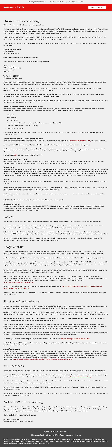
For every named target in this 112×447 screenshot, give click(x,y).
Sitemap (46, 431)
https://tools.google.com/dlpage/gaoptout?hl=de (19, 282)
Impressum (54, 431)
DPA (15, 155)
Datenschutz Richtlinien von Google (81, 377)
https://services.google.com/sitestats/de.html (75, 339)
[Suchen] (107, 7)
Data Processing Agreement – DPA (79, 141)
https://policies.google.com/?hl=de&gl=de (16, 288)
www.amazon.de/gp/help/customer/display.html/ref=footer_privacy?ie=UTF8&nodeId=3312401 (42, 359)
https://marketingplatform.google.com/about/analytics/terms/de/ (82, 286)
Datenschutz (64, 431)
